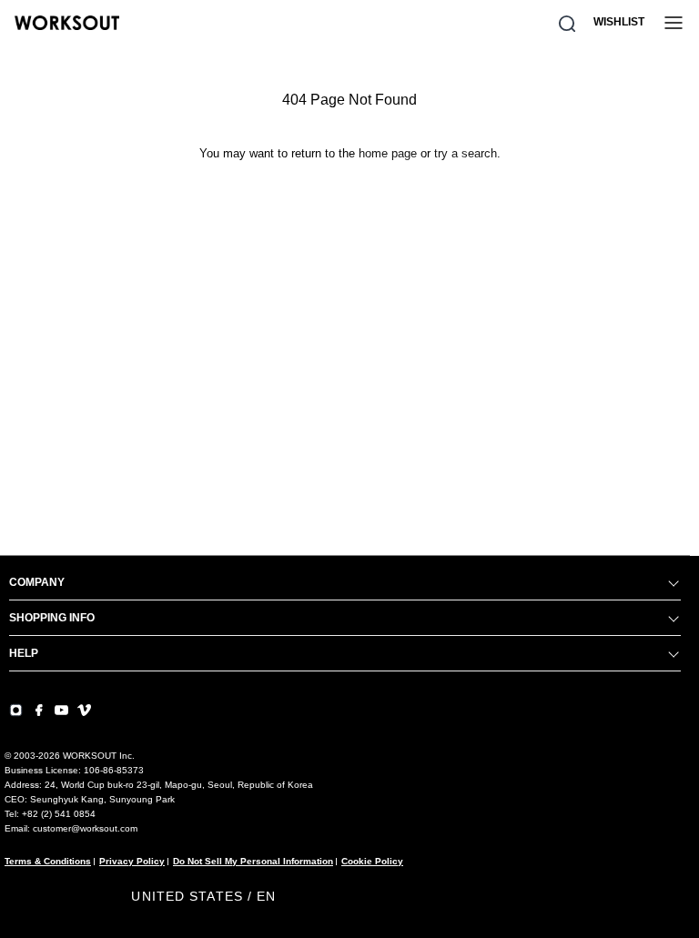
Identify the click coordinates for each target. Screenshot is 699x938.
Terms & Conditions (48, 861)
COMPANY (37, 582)
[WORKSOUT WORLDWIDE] (67, 22)
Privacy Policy (132, 861)
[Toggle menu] (673, 23)
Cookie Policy (372, 861)
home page (388, 153)
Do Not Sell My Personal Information (253, 861)
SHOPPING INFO (52, 617)
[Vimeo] (84, 710)
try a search (465, 153)
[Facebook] (39, 710)
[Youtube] (61, 710)
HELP (23, 653)
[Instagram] (16, 710)
